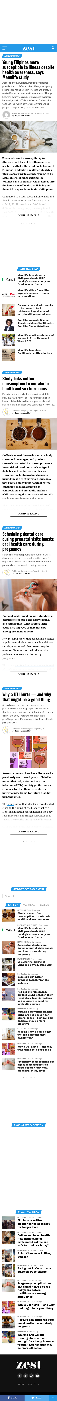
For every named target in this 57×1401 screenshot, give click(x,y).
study (10, 804)
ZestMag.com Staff (23, 413)
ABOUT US (33, 1384)
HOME (21, 1384)
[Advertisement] (28, 22)
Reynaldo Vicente (22, 115)
